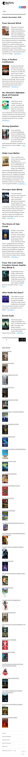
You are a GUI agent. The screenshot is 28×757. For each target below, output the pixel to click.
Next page (24, 341)
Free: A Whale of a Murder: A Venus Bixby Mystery (14, 449)
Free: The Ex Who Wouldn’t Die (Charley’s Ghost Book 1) (13, 574)
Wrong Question (10, 126)
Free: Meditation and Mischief (9, 473)
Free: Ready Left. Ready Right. (9, 639)
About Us (4, 746)
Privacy (22, 754)
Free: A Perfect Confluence (9, 60)
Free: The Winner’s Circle (8, 387)
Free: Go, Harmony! (6, 351)
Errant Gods (8, 316)
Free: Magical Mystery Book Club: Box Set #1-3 (13, 523)
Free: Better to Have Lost (8, 498)
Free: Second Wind (11, 23)
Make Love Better (11, 153)
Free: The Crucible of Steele (8, 436)
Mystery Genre (6, 739)
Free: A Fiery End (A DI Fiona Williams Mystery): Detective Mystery (13, 534)
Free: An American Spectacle (9, 612)
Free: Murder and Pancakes (8, 510)
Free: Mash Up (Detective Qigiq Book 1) (11, 600)
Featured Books (6, 736)
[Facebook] (22, 7)
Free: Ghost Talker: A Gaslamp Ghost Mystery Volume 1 (13, 547)
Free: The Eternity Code (7, 561)
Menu (4, 11)
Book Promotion (6, 743)
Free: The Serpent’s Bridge (8, 652)
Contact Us (23, 751)
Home (4, 733)
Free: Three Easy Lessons (8, 363)
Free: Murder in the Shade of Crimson (11, 485)
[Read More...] (18, 53)
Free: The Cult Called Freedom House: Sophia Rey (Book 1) (14, 265)
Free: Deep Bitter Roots (7, 587)
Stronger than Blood (12, 189)
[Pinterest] (25, 7)
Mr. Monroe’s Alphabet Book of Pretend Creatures (13, 95)
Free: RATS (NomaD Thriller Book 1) (10, 678)
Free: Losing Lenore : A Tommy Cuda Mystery (13, 411)
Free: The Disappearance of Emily (10, 400)
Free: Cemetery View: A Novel (9, 461)
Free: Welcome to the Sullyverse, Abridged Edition (12, 705)
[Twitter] (20, 7)
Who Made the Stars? (13, 292)
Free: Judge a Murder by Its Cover (10, 375)
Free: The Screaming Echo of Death (10, 424)
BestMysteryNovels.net (7, 750)
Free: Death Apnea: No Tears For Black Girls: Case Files (13, 625)
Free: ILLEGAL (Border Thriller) (9, 717)
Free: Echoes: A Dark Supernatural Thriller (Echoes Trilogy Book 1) (12, 691)
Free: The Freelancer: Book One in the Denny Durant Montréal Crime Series (12, 665)
